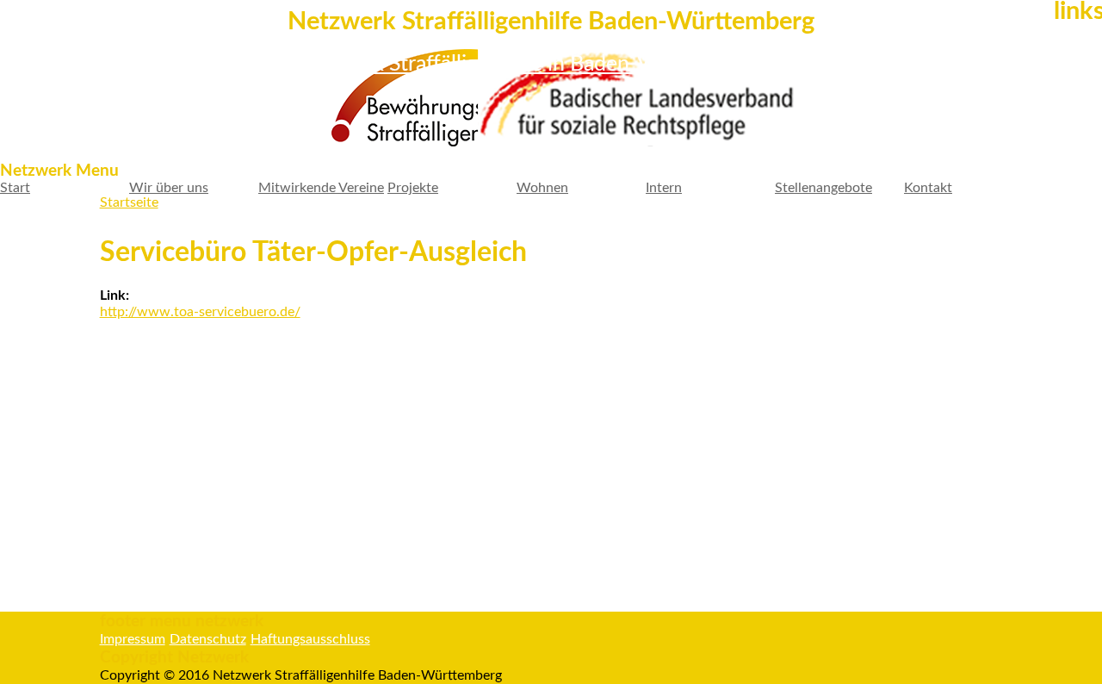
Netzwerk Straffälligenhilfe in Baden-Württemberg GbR (551, 64)
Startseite (129, 202)
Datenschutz (208, 639)
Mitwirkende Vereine (321, 188)
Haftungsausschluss (310, 639)
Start (15, 188)
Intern (664, 188)
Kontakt (928, 188)
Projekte (412, 188)
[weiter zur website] (394, 100)
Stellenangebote (823, 188)
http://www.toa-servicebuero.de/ (200, 312)
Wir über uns (168, 188)
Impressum (132, 639)
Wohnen (542, 188)
